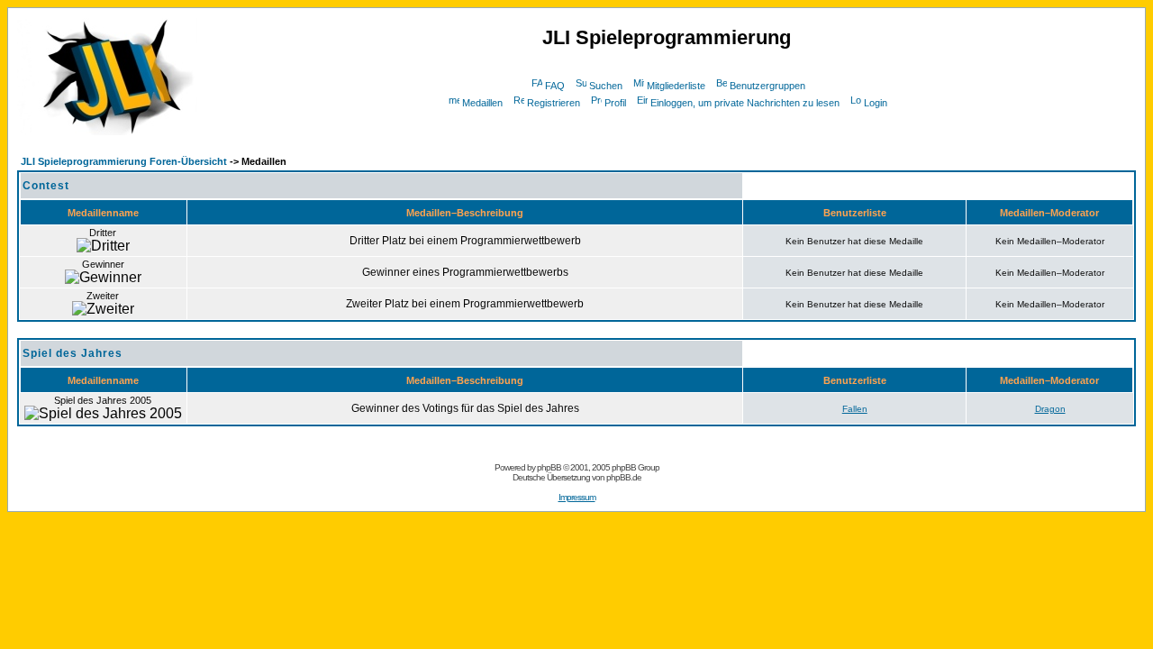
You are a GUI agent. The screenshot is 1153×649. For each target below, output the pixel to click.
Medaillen (482, 102)
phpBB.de (623, 477)
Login (875, 102)
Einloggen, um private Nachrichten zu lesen (745, 102)
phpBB (549, 467)
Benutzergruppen (767, 85)
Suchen (605, 85)
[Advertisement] (666, 118)
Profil (615, 102)
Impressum (576, 497)
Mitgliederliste (676, 85)
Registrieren (553, 102)
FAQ (555, 85)
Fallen (854, 409)
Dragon (1050, 409)
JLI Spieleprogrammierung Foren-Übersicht (124, 161)
